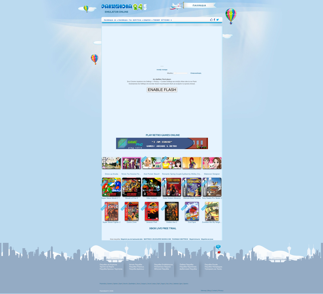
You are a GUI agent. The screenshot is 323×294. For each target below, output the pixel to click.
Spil (158, 284)
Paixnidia (103, 284)
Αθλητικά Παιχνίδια (161, 269)
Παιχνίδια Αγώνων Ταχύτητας (111, 269)
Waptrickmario (194, 239)
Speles (185, 284)
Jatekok (176, 284)
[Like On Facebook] (212, 20)
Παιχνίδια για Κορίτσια (108, 265)
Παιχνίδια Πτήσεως (136, 267)
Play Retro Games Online (163, 135)
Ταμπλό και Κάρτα (107, 267)
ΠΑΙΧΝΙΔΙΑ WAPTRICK (180, 239)
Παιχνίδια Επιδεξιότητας (163, 265)
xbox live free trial (162, 228)
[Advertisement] (162, 45)
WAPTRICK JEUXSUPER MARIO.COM (157, 239)
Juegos (143, 284)
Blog (209, 290)
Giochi (125, 284)
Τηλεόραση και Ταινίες (213, 269)
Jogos (163, 284)
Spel (120, 284)
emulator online (116, 11)
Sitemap (203, 290)
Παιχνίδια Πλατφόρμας (213, 267)
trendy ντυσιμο (162, 70)
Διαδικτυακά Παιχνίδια (188, 269)
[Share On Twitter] (217, 20)
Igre (181, 284)
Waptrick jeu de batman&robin (132, 239)
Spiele (115, 284)
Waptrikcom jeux (207, 239)
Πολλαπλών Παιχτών (162, 267)
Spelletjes (132, 284)
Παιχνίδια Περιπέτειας (188, 267)
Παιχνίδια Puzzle (211, 265)
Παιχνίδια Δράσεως (136, 269)
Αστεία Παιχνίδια (135, 265)
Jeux (138, 284)
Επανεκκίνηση (196, 73)
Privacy (220, 290)
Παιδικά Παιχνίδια (186, 265)
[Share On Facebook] (215, 20)
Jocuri (149, 284)
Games (109, 284)
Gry (167, 284)
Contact (214, 290)
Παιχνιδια (199, 5)
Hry (171, 284)
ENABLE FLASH (162, 90)
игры (154, 284)
